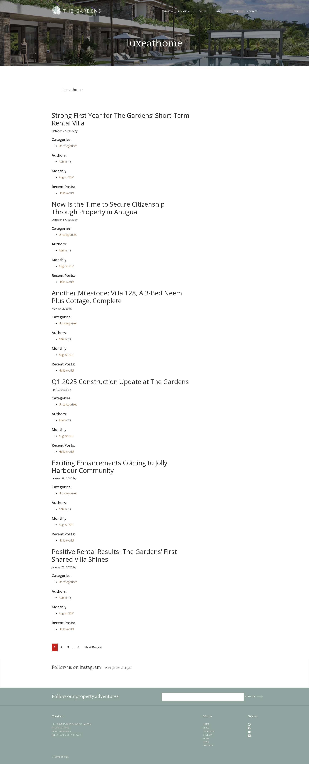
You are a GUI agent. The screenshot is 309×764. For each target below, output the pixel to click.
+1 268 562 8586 (60, 727)
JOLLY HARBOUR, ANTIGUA (66, 734)
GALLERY (208, 734)
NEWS (206, 742)
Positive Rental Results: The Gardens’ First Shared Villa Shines (114, 555)
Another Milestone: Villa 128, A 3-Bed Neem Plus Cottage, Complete (117, 297)
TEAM (206, 738)
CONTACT (208, 745)
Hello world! (66, 193)
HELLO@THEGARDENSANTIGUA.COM (72, 724)
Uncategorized (68, 146)
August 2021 (67, 177)
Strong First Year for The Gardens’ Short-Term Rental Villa (120, 119)
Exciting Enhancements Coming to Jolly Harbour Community (109, 466)
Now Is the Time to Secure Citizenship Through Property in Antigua (108, 208)
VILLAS (206, 727)
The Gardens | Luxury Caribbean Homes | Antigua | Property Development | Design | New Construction (77, 10)
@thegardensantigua (118, 668)
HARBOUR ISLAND (61, 731)
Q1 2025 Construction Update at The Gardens (120, 381)
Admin (63, 162)
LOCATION (208, 731)
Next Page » (93, 648)
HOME (206, 724)
